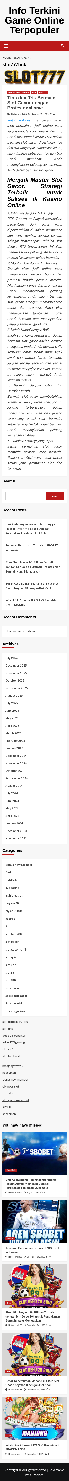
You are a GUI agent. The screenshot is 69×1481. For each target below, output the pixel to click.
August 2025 (14, 695)
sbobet (10, 918)
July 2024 (11, 793)
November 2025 (16, 673)
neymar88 (12, 903)
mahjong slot (14, 895)
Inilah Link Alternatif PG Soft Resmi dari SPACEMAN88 (31, 603)
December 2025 (16, 665)
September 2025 (16, 688)
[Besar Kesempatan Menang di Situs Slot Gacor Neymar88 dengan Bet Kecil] (34, 1354)
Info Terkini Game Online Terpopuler (34, 20)
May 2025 (12, 718)
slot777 (43, 92)
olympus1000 (14, 911)
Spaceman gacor (16, 995)
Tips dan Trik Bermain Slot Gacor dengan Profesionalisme (31, 102)
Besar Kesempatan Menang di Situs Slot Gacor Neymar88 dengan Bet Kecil (31, 586)
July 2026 (11, 658)
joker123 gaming (13, 1042)
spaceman (9, 1072)
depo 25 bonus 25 (14, 1035)
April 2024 (12, 816)
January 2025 (14, 748)
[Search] (62, 45)
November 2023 (16, 838)
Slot (34, 92)
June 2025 (12, 710)
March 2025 (13, 733)
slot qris (10, 957)
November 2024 (16, 763)
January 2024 (14, 823)
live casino (12, 887)
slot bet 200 (13, 934)
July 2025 (11, 703)
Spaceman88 (13, 1003)
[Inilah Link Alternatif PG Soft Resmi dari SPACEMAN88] (34, 1418)
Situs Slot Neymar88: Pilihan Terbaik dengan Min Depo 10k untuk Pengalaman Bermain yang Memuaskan (32, 566)
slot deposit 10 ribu (15, 1021)
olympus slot (10, 1086)
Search (8, 481)
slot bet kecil (11, 1056)
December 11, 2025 (36, 1389)
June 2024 (12, 800)
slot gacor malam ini (15, 1100)
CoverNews (56, 1470)
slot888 (10, 980)
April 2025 (12, 725)
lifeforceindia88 (19, 114)
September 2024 (16, 778)
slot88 (9, 972)
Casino (9, 872)
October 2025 (14, 680)
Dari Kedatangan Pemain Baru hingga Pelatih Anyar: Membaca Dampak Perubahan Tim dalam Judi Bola (30, 528)
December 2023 (16, 831)
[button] (6, 45)
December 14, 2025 (36, 1325)
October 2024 (14, 770)
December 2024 (16, 755)
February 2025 (15, 740)
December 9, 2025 (35, 1454)
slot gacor (12, 941)
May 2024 (12, 808)
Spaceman (12, 988)
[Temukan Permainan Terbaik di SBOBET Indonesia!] (34, 1221)
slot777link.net (18, 120)
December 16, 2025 (36, 1257)
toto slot (8, 1093)
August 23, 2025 (40, 114)
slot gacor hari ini (16, 949)
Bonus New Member (18, 92)
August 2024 (14, 785)
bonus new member (15, 1079)
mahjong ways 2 (12, 1066)
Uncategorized (15, 1011)
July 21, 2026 (33, 1192)
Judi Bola (11, 880)
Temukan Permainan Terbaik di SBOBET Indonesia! (31, 548)
